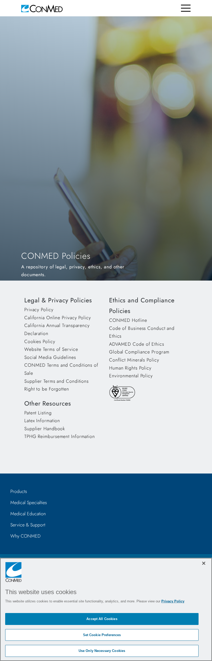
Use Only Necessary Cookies (102, 651)
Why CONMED (25, 536)
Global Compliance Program (139, 352)
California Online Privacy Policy (57, 317)
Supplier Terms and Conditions (56, 381)
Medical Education (28, 513)
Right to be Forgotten (46, 389)
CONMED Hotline (128, 320)
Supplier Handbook (44, 428)
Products (18, 491)
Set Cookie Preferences (102, 635)
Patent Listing (38, 412)
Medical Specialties (28, 502)
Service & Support (27, 524)
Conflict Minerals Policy (134, 360)
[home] (42, 8)
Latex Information (42, 420)
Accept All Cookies (101, 619)
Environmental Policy (131, 375)
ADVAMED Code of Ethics (136, 344)
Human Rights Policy (130, 368)
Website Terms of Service (51, 349)
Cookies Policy (39, 341)
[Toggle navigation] (186, 8)
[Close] (203, 563)
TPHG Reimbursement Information (59, 436)
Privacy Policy (39, 309)
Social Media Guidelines (50, 357)
